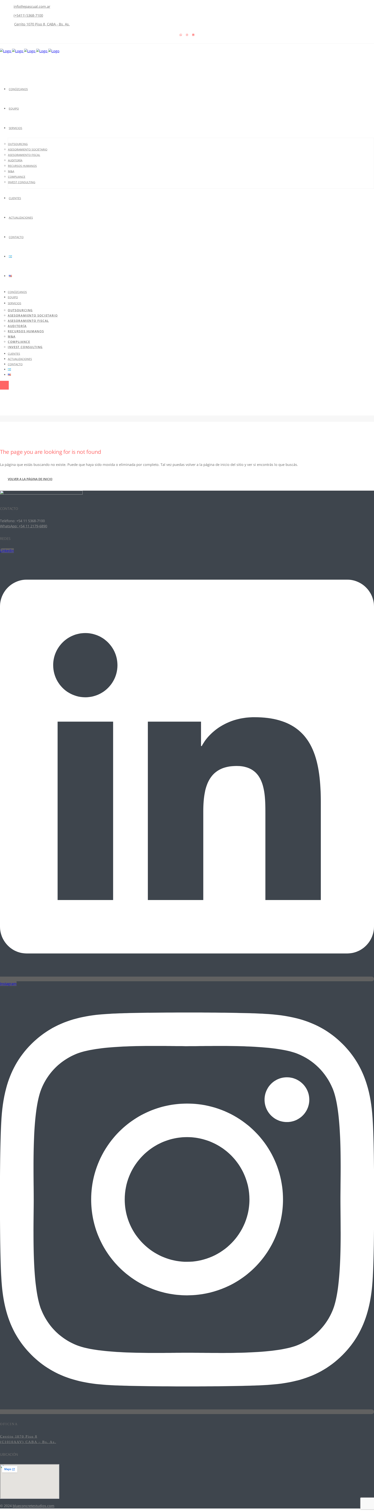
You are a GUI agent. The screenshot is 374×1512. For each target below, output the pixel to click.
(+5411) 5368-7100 (28, 15)
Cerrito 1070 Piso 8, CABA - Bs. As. (42, 24)
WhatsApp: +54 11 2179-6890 (23, 526)
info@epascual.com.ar (32, 6)
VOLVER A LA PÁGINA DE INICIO (30, 479)
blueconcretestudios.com (33, 1505)
